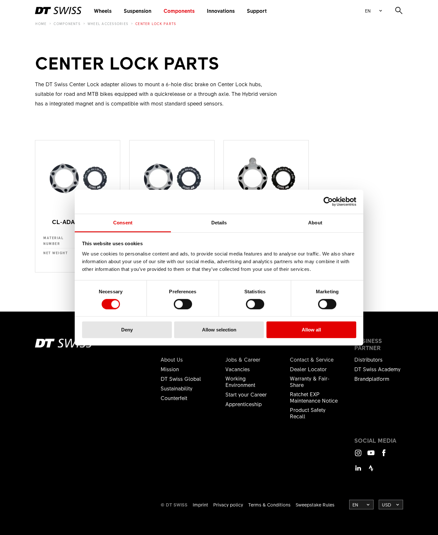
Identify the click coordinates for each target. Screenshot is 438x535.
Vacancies (237, 368)
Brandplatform (371, 378)
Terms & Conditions (269, 504)
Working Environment (240, 381)
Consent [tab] (122, 222)
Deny (127, 329)
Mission (170, 368)
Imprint (200, 504)
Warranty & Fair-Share (310, 381)
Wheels (103, 10)
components (67, 23)
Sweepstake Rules (315, 504)
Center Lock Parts (155, 23)
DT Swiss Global (181, 378)
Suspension (137, 10)
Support (257, 10)
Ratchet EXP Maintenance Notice (314, 397)
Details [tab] (219, 222)
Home (40, 23)
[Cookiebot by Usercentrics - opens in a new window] (328, 201)
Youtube (371, 455)
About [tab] (315, 222)
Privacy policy (228, 504)
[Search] (399, 10)
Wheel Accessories (108, 23)
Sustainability (176, 388)
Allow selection (219, 329)
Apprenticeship (243, 403)
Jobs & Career (242, 359)
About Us (172, 359)
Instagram (358, 455)
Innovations (221, 10)
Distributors (368, 359)
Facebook (384, 455)
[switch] (183, 304)
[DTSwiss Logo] (58, 10)
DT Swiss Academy (377, 368)
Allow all (311, 329)
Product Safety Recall (307, 413)
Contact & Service (311, 359)
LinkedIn (358, 471)
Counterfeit (174, 397)
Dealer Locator (308, 368)
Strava (371, 471)
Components (179, 10)
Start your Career (246, 394)
